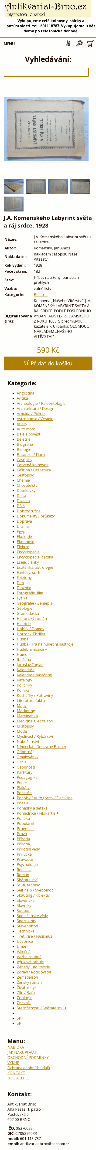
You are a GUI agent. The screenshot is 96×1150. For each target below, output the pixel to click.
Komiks (23, 690)
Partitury (24, 772)
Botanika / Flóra (31, 454)
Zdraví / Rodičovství (34, 972)
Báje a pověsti (29, 434)
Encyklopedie (28, 552)
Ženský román (29, 982)
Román (23, 874)
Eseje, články (28, 562)
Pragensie (25, 828)
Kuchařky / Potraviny (35, 695)
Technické (25, 931)
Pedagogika (27, 777)
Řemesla (24, 869)
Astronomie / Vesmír (35, 418)
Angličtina (25, 393)
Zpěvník (24, 1002)
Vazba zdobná (29, 956)
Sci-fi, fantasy (28, 885)
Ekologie (24, 536)
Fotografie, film (30, 592)
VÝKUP (13, 1062)
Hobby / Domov (30, 628)
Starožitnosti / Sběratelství (40, 1008)
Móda (22, 731)
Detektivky (26, 490)
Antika (22, 398)
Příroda (23, 838)
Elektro (23, 546)
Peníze (22, 782)
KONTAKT (16, 1072)
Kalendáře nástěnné (34, 674)
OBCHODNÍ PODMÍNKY (28, 1057)
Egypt (22, 531)
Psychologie (27, 864)
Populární (25, 823)
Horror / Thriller (31, 633)
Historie (24, 623)
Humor (23, 654)
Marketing (26, 710)
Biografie (25, 444)
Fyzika (22, 598)
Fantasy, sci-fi (28, 572)
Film (20, 582)
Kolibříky (24, 685)
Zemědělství (27, 977)
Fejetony (24, 577)
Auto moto (26, 429)
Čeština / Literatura (34, 470)
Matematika (27, 715)
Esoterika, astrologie (35, 567)
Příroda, (24, 844)
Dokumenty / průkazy (36, 516)
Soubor (23, 910)
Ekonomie (25, 541)
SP (19, 1018)
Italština (24, 659)
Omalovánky (27, 756)
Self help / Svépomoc (35, 890)
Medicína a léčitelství (35, 721)
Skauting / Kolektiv (33, 895)
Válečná (24, 951)
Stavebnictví (27, 926)
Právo (22, 833)
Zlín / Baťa (26, 992)
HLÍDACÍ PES (18, 1078)
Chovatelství (27, 485)
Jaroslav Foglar (30, 664)
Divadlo (23, 500)
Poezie (22, 803)
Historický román (32, 618)
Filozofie (24, 587)
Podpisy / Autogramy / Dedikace (44, 797)
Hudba (22, 639)
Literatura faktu (31, 700)
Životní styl (26, 987)
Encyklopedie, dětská (35, 557)
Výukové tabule (30, 961)
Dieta (21, 495)
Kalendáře (25, 669)
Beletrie (41, 294)
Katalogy (24, 680)
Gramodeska (28, 613)
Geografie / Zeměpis (34, 603)
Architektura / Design (35, 408)
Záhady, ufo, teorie (33, 967)
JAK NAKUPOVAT (22, 1052)
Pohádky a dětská (32, 808)
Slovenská (25, 900)
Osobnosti (26, 767)
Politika (23, 818)
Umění (22, 946)
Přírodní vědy (28, 849)
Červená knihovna (32, 464)
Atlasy (22, 423)
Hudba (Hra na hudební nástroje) (46, 644)
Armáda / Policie (31, 413)
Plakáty (23, 787)
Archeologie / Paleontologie (41, 403)
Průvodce (25, 859)
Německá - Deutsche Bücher (41, 746)
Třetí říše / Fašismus (34, 936)
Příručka (24, 854)
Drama (23, 526)
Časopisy (24, 459)
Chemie (23, 480)
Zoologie (24, 997)
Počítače (24, 792)
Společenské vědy (32, 915)
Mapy (22, 705)
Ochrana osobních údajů (28, 1067)
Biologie (24, 449)
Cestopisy (25, 475)
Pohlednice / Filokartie (36, 813)
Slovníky (24, 905)
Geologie (24, 608)
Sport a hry (26, 920)
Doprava (24, 521)
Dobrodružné (29, 511)
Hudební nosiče (30, 649)
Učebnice (25, 941)
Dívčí (21, 505)
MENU (9, 43)
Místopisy (25, 726)
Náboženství (28, 741)
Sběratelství (27, 879)
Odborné (24, 751)
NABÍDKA (15, 1047)
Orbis (21, 762)
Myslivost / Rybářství (35, 736)
